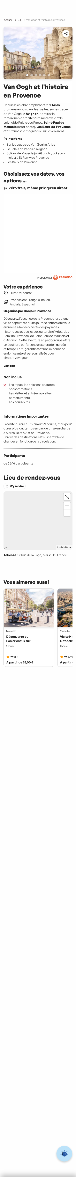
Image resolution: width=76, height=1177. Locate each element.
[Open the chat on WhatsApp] (64, 1154)
